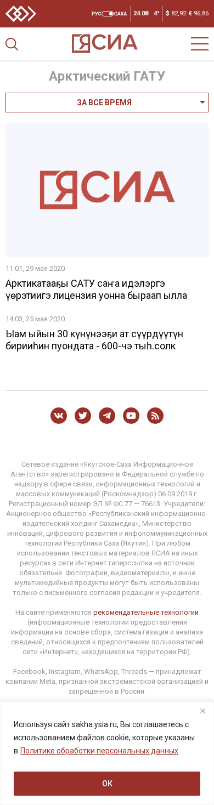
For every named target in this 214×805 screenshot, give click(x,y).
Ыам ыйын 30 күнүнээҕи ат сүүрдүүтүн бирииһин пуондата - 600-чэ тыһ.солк (94, 340)
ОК (107, 783)
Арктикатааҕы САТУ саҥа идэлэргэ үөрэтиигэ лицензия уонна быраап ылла (96, 289)
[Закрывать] (202, 710)
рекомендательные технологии (146, 612)
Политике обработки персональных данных (99, 750)
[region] (107, 753)
